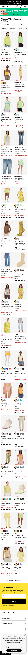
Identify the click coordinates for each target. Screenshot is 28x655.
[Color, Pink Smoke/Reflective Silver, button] (18, 531)
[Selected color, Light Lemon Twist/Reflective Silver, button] (15, 531)
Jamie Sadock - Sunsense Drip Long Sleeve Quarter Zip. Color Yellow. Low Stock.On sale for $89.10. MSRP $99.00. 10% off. (7, 143)
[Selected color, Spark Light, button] (15, 400)
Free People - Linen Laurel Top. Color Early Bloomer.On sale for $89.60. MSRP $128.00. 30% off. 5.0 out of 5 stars (7, 47)
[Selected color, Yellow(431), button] (2, 564)
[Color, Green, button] (18, 114)
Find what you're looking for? (13, 580)
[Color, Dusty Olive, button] (20, 434)
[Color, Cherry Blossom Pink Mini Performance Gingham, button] (2, 335)
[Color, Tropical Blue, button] (20, 400)
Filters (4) (8, 24)
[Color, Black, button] (23, 369)
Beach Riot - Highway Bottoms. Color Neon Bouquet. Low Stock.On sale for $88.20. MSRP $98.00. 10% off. (7, 398)
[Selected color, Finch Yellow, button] (2, 499)
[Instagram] (4, 612)
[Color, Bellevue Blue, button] (5, 499)
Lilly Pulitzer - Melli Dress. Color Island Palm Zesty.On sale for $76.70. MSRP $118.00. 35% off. (20, 299)
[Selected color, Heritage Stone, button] (15, 434)
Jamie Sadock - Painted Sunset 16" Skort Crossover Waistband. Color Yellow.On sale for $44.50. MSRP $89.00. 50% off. (20, 171)
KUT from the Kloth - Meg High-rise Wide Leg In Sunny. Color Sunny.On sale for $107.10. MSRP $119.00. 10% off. (7, 266)
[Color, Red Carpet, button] (5, 531)
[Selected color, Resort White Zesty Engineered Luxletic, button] (2, 205)
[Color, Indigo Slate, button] (23, 434)
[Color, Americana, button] (10, 434)
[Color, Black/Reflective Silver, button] (20, 531)
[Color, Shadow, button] (5, 467)
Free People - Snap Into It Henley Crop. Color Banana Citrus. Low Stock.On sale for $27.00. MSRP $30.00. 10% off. (7, 79)
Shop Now (19, 3)
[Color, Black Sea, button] (23, 499)
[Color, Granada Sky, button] (7, 531)
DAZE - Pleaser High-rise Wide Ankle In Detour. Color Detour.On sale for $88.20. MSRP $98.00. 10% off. (20, 332)
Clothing (4, 28)
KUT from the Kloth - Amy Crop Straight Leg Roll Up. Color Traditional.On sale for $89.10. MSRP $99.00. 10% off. (7, 171)
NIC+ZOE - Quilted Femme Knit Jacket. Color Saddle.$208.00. (7, 235)
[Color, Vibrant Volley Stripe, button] (5, 400)
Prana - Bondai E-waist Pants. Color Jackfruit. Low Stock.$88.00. (7, 464)
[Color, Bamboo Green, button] (10, 499)
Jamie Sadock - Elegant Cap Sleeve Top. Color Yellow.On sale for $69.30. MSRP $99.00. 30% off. (7, 112)
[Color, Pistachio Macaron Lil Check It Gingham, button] (5, 205)
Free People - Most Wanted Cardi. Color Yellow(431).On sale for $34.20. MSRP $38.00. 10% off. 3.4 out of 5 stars (7, 561)
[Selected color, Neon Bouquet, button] (2, 400)
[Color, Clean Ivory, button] (2, 49)
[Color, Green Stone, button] (20, 270)
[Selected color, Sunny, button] (15, 238)
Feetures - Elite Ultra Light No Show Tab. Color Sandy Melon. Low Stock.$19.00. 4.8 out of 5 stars (20, 496)
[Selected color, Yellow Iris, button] (2, 531)
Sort (21, 24)
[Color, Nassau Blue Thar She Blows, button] (18, 205)
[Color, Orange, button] (5, 114)
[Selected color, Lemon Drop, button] (15, 369)
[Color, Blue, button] (18, 49)
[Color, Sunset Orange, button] (7, 499)
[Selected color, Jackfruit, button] (2, 467)
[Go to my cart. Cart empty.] (21, 6)
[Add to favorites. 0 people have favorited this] (12, 32)
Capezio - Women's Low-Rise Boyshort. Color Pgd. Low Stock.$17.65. (7, 365)
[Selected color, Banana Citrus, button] (2, 83)
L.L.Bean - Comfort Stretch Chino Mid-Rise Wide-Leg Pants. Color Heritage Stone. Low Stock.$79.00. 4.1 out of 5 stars (20, 431)
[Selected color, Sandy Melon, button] (2, 434)
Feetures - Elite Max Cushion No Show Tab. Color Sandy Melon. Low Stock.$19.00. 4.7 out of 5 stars (7, 431)
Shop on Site (15, 14)
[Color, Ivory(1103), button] (10, 564)
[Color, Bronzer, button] (20, 467)
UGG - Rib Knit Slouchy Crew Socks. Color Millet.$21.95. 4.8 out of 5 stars (20, 266)
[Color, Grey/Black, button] (23, 270)
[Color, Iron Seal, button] (20, 499)
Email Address (7, 596)
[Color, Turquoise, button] (5, 369)
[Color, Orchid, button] (18, 369)
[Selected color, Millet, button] (15, 270)
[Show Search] (17, 6)
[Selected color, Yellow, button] (15, 49)
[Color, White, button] (20, 369)
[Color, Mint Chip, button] (7, 434)
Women (12, 28)
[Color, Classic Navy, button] (18, 434)
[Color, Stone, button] (7, 467)
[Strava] (14, 612)
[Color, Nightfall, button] (18, 270)
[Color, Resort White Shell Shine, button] (18, 302)
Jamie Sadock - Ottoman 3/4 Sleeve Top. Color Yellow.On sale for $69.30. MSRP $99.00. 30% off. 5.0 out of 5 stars (20, 47)
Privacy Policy (17, 642)
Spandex (20, 28)
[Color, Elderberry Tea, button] (5, 83)
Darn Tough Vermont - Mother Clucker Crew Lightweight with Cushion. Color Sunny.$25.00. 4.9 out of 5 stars (20, 235)
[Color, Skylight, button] (18, 238)
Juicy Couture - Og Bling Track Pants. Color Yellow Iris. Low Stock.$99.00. (7, 528)
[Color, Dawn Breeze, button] (18, 400)
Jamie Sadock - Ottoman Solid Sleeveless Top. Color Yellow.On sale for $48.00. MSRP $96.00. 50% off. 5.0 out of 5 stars (20, 112)
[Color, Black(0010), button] (7, 564)
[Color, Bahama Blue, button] (18, 499)
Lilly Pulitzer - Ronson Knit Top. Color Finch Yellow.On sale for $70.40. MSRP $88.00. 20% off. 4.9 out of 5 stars (7, 496)
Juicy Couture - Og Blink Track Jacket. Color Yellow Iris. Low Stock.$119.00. (20, 561)
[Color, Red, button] (10, 369)
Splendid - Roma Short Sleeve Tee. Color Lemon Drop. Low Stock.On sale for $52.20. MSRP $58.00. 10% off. (20, 365)
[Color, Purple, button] (5, 302)
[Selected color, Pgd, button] (2, 369)
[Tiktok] (9, 612)
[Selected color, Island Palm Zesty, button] (15, 205)
